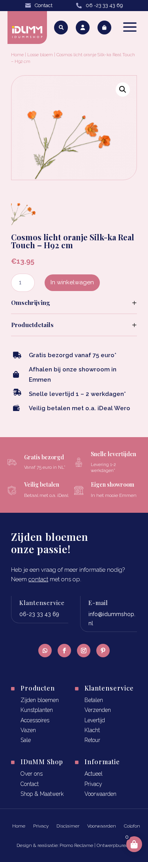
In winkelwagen (72, 282)
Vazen (28, 730)
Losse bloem (40, 54)
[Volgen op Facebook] (64, 650)
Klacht (92, 730)
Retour (92, 740)
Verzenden (97, 710)
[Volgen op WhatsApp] (45, 650)
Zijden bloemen (40, 700)
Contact (43, 5)
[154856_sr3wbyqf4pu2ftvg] (24, 223)
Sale (26, 740)
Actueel (93, 774)
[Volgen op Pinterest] (103, 650)
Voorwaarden (100, 794)
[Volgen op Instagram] (83, 650)
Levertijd (94, 720)
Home (17, 54)
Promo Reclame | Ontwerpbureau (96, 845)
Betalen (93, 700)
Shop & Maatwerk (42, 794)
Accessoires (35, 720)
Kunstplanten (37, 710)
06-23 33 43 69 (39, 614)
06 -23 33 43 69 (104, 5)
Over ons (32, 774)
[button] (123, 89)
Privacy (93, 784)
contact (38, 579)
